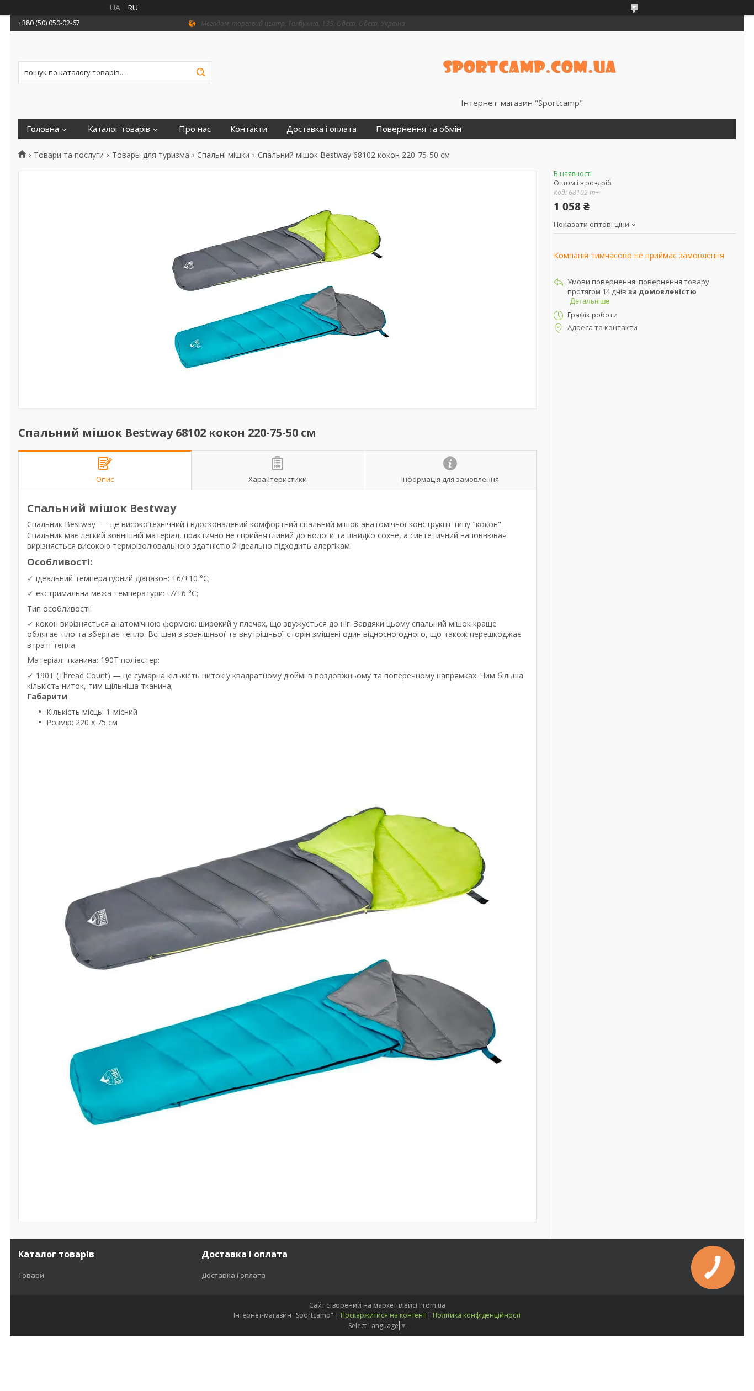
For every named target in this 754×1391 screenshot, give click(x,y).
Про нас (195, 129)
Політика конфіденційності (477, 1315)
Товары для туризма (150, 155)
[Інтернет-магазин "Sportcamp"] (531, 64)
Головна (42, 129)
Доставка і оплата (321, 129)
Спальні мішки (223, 155)
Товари (31, 1275)
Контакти (248, 129)
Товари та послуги (69, 155)
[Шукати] (200, 72)
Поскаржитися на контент (383, 1315)
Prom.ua (432, 1305)
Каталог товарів (119, 129)
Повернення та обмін (418, 129)
